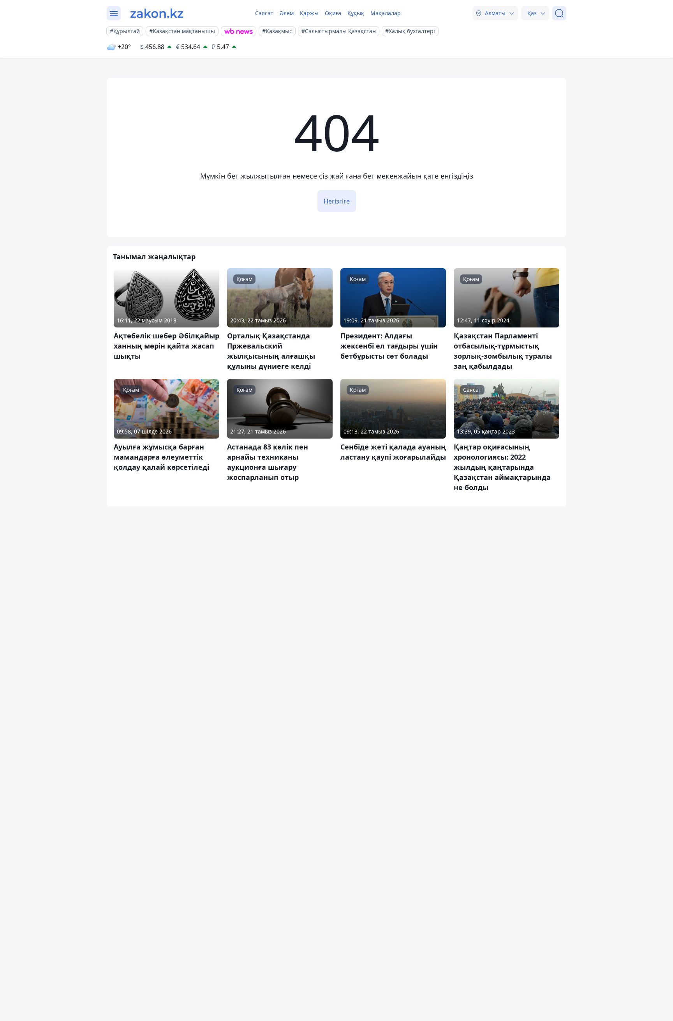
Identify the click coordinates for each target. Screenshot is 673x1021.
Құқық (355, 13)
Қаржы (309, 13)
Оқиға (333, 13)
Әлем (287, 13)
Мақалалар (385, 13)
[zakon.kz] (156, 13)
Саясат (264, 13)
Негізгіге (337, 201)
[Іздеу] (559, 13)
